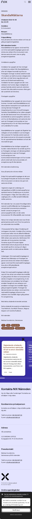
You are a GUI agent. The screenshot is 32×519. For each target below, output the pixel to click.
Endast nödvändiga (16, 514)
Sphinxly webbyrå (12, 483)
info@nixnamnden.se (13, 417)
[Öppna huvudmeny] (29, 2)
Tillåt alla (16, 510)
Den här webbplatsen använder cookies (15, 494)
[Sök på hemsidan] (25, 2)
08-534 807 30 (17, 415)
